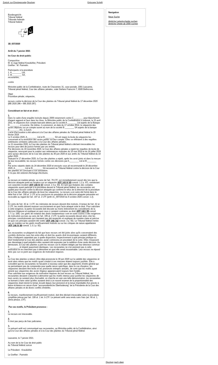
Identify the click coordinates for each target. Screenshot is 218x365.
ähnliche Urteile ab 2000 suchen (123, 23)
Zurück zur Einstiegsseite (14, 2)
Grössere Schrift (95, 2)
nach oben (119, 362)
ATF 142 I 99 (83, 211)
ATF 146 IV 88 (15, 225)
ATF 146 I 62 (52, 221)
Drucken (31, 2)
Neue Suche (114, 17)
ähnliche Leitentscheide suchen (122, 21)
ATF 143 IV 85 (64, 182)
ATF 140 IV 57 (36, 185)
